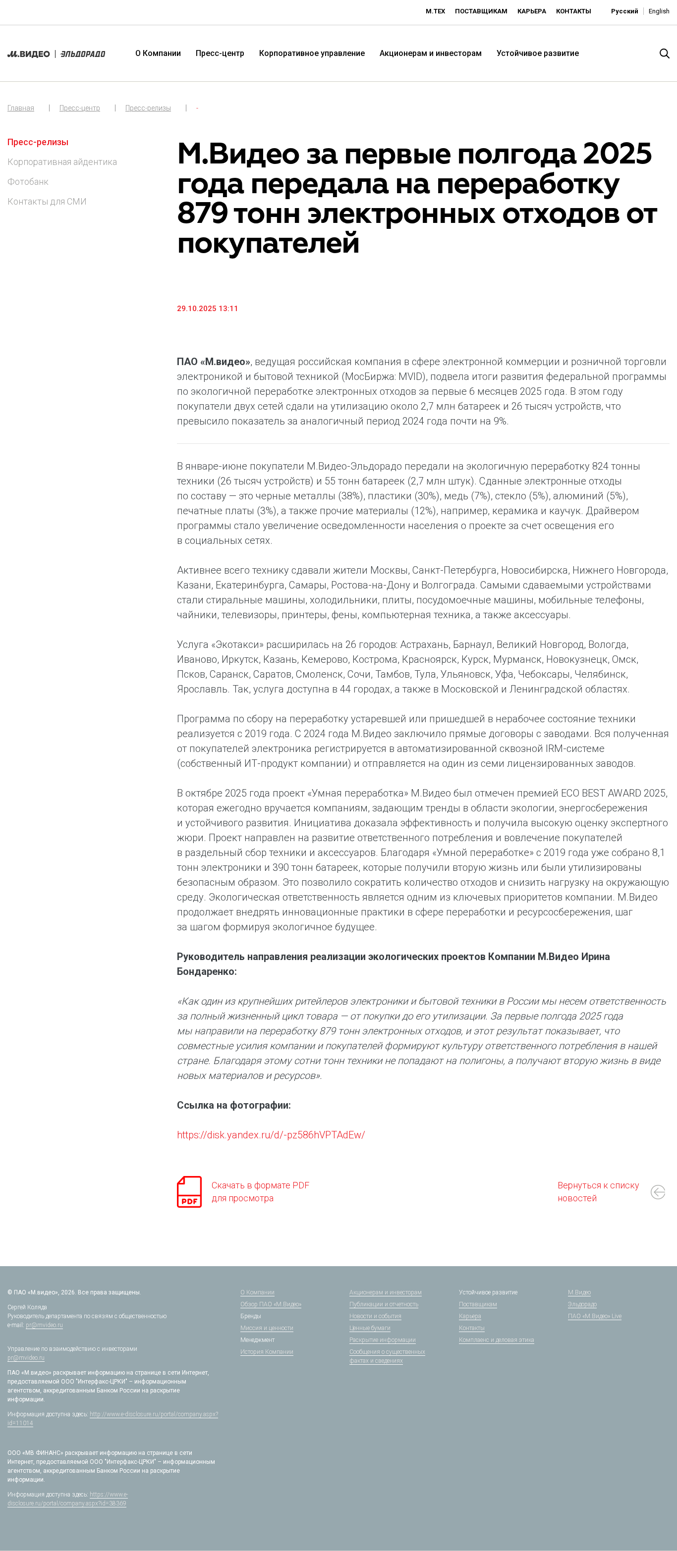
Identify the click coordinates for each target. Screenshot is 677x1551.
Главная (20, 108)
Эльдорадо (582, 1304)
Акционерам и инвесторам (431, 53)
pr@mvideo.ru (44, 1325)
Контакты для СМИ (47, 201)
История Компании (266, 1351)
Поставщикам (481, 11)
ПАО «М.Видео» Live (594, 1316)
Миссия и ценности (266, 1328)
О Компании (158, 53)
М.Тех (435, 11)
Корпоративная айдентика (62, 162)
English (659, 11)
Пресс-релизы (148, 108)
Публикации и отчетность (383, 1304)
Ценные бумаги (370, 1328)
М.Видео (579, 1292)
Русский (624, 11)
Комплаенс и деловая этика (496, 1340)
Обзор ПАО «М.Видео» (270, 1304)
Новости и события (375, 1316)
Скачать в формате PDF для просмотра (260, 1191)
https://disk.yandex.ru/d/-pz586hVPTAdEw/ (271, 1135)
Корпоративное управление (312, 53)
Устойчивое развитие (538, 53)
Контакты (573, 11)
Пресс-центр (220, 53)
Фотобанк (28, 181)
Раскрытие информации (382, 1340)
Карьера (531, 11)
